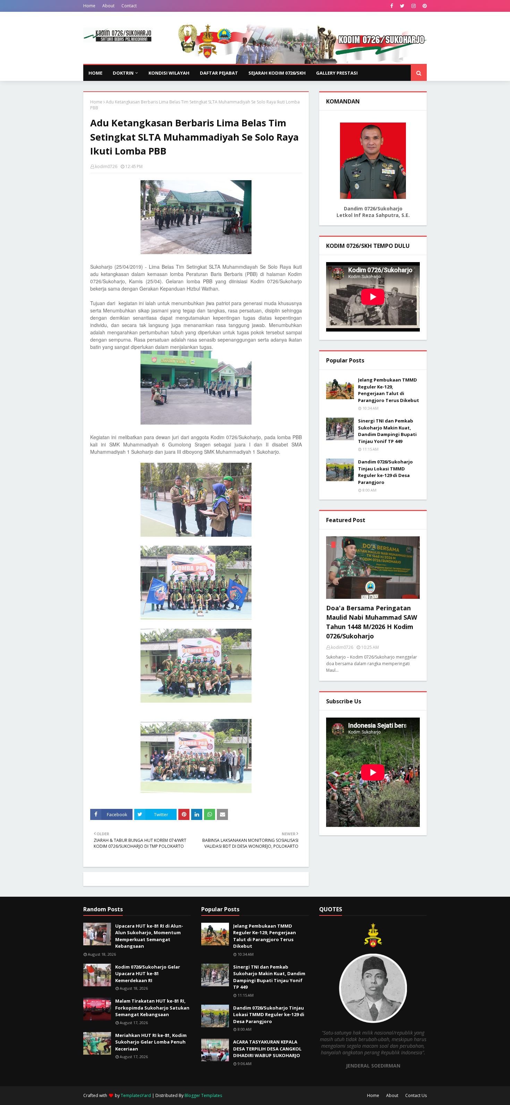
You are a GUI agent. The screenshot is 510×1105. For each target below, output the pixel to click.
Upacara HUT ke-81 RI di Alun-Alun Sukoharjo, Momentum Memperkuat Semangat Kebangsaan (149, 936)
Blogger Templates (203, 1095)
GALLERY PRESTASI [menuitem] (337, 73)
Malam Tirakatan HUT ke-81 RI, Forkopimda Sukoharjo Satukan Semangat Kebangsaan (152, 1008)
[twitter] (402, 6)
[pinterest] (424, 6)
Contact (129, 6)
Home (89, 6)
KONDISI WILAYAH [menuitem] (168, 73)
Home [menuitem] (95, 73)
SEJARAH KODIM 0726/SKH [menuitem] (277, 73)
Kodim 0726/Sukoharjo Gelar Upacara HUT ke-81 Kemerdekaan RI (147, 973)
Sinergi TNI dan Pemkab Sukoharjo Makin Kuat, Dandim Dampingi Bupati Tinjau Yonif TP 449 (387, 431)
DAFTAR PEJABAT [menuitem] (219, 73)
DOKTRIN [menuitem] (123, 73)
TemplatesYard (136, 1095)
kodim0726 (106, 166)
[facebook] (392, 6)
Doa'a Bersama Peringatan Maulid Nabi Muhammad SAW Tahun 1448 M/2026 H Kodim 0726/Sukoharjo (371, 622)
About (108, 6)
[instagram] (413, 6)
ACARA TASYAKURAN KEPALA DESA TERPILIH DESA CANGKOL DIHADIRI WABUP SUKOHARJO (267, 1048)
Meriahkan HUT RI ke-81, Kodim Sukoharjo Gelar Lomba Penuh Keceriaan (151, 1042)
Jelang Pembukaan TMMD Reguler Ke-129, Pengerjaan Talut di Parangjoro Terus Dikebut (388, 390)
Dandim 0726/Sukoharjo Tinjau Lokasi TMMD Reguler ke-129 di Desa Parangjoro (385, 472)
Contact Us (416, 1095)
